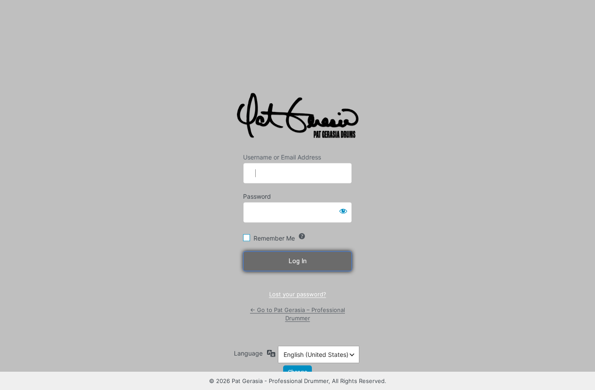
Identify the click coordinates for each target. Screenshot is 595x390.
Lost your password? (297, 294)
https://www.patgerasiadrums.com (299, 117)
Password (257, 196)
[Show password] (343, 210)
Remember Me (274, 237)
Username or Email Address (282, 156)
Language (248, 352)
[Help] (302, 236)
